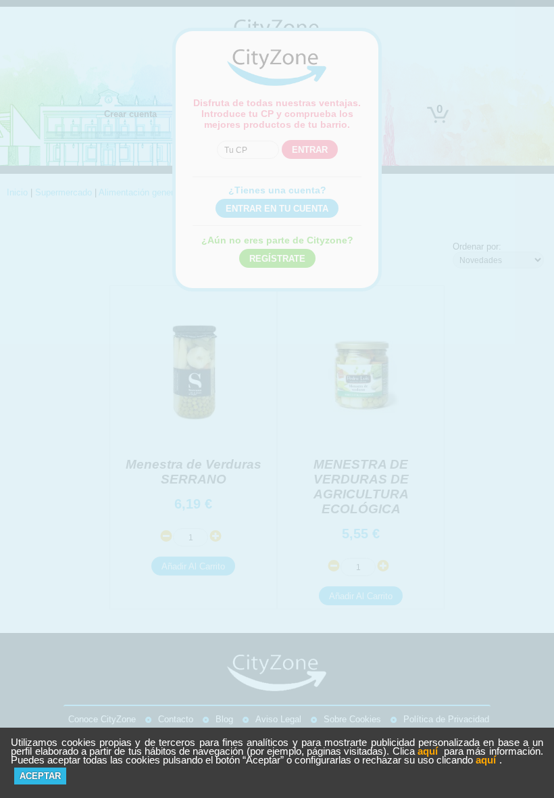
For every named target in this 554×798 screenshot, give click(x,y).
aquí (428, 751)
